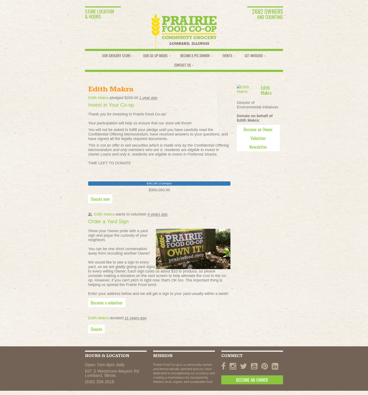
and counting (267, 14)
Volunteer (258, 138)
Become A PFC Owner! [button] (195, 55)
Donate (96, 329)
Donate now (100, 198)
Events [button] (228, 55)
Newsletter (258, 146)
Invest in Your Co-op (111, 105)
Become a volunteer (107, 302)
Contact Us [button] (183, 65)
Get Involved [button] (254, 55)
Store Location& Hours (99, 14)
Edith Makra (98, 98)
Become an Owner (258, 129)
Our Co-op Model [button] (156, 55)
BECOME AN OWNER (252, 379)
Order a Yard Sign (108, 221)
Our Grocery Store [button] (116, 55)
